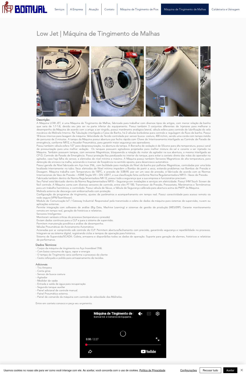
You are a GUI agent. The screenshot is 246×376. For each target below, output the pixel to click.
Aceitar (230, 370)
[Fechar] (242, 370)
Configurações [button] (188, 370)
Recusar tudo (210, 370)
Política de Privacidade (152, 370)
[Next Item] (204, 81)
